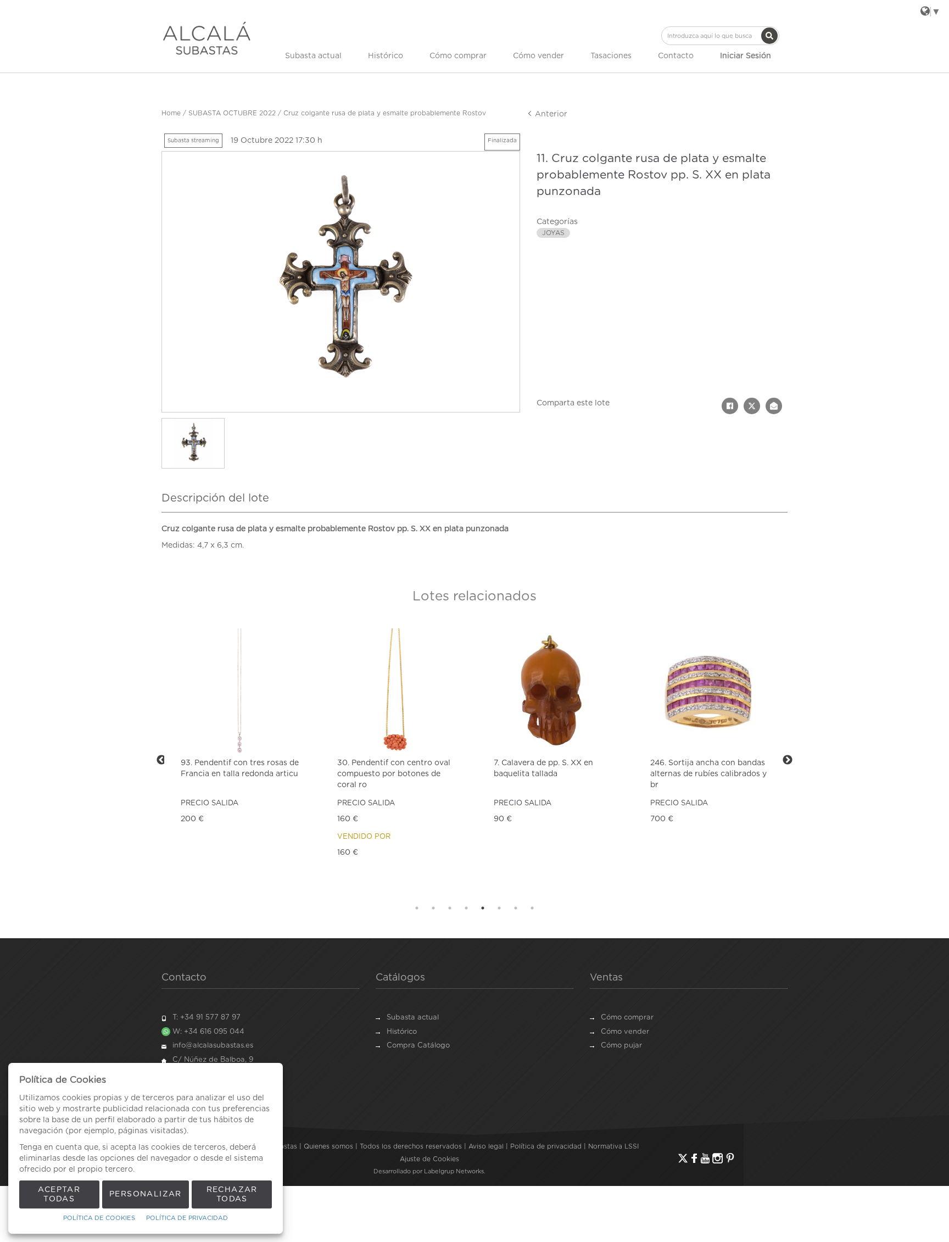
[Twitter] (683, 1158)
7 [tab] (515, 908)
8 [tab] (532, 908)
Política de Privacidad (187, 1218)
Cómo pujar (621, 1045)
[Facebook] (694, 1158)
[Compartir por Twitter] (752, 406)
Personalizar (145, 1194)
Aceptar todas (59, 1194)
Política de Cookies (99, 1218)
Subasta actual (313, 56)
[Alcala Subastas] (206, 37)
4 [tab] (466, 908)
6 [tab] (499, 908)
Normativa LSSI (613, 1146)
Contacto (676, 56)
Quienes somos (328, 1146)
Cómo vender (538, 56)
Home (171, 113)
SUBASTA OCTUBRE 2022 (232, 113)
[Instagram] (717, 1158)
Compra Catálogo (418, 1045)
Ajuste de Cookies (429, 1159)
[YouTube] (705, 1158)
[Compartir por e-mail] (774, 406)
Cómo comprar (458, 56)
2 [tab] (433, 908)
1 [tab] (416, 908)
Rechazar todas (232, 1194)
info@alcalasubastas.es (212, 1045)
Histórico (385, 56)
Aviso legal (486, 1146)
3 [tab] (449, 908)
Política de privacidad (546, 1146)
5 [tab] (482, 908)
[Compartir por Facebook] (730, 406)
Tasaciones (611, 56)
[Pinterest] (730, 1158)
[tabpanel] (216, 760)
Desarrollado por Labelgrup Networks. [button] (429, 1171)
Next (787, 760)
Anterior (550, 114)
